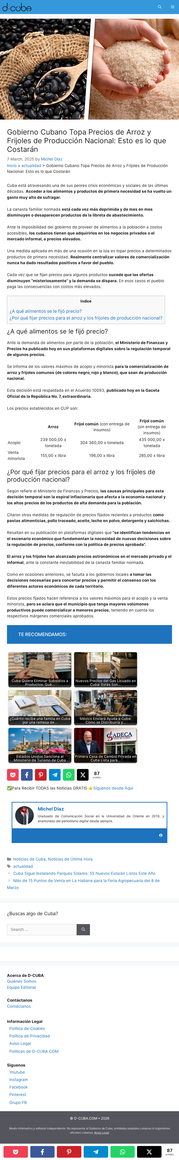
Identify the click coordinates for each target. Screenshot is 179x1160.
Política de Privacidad (29, 1036)
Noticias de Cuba (29, 859)
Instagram (18, 1079)
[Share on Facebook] (27, 775)
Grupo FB (18, 1102)
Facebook (18, 1087)
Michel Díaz (51, 809)
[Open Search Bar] (159, 7)
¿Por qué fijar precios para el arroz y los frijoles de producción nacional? (86, 318)
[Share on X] (83, 775)
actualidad (31, 165)
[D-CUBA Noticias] (16, 7)
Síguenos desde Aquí (113, 788)
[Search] (83, 929)
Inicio (12, 165)
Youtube (17, 1072)
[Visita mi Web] (160, 835)
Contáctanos (19, 1006)
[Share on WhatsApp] (69, 775)
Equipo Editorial (21, 987)
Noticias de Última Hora (70, 859)
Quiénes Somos (21, 981)
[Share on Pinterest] (41, 775)
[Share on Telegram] (55, 775)
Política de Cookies (27, 1028)
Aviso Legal (20, 1043)
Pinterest (17, 1094)
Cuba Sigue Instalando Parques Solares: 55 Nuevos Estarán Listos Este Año (84, 873)
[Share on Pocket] (13, 775)
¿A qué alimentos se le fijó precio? (46, 311)
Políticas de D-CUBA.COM (34, 1051)
